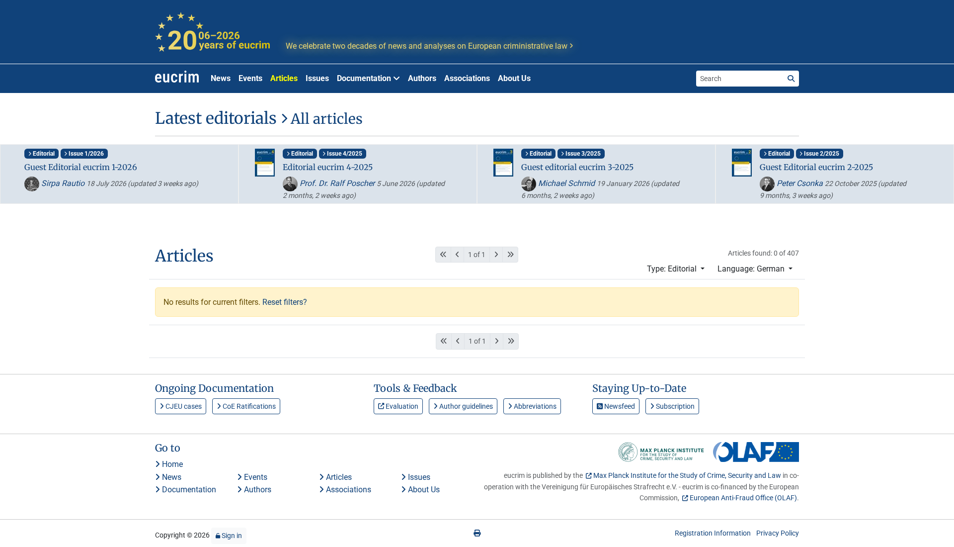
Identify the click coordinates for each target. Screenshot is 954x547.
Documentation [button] (365, 78)
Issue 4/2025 (343, 153)
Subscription (674, 406)
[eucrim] (177, 79)
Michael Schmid (566, 183)
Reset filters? (284, 302)
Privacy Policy (777, 533)
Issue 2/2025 (820, 153)
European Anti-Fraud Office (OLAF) (743, 498)
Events (250, 78)
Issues (317, 78)
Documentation (188, 489)
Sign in (231, 536)
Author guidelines (465, 406)
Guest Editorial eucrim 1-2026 (80, 167)
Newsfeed (619, 406)
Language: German (752, 269)
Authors (422, 78)
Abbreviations (534, 406)
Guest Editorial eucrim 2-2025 (816, 167)
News (221, 78)
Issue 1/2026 (85, 153)
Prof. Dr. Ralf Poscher (337, 183)
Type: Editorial (673, 269)
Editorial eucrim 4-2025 (328, 167)
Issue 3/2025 (582, 153)
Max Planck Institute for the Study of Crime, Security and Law (687, 475)
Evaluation (401, 406)
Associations (467, 78)
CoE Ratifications (248, 406)
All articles (325, 119)
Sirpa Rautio (62, 183)
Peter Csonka (800, 183)
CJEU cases (183, 406)
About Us (514, 78)
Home (171, 464)
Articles (284, 78)
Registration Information (713, 533)
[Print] (477, 533)
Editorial (43, 153)
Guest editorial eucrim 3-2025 (577, 167)
